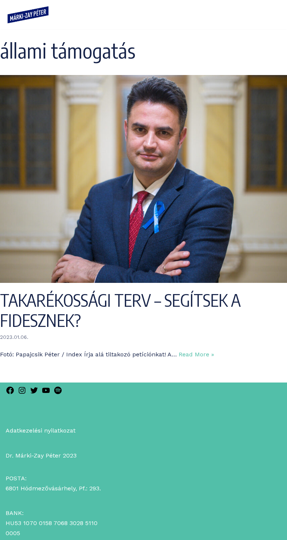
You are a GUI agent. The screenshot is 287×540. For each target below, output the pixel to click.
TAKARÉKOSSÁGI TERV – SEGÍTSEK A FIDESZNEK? (120, 310)
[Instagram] (22, 392)
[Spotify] (57, 392)
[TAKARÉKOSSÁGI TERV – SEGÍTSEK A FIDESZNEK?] (143, 280)
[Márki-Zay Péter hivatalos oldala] (28, 14)
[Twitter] (34, 392)
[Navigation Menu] (270, 14)
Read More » (196, 354)
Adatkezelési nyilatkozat (40, 430)
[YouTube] (45, 392)
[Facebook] (10, 392)
